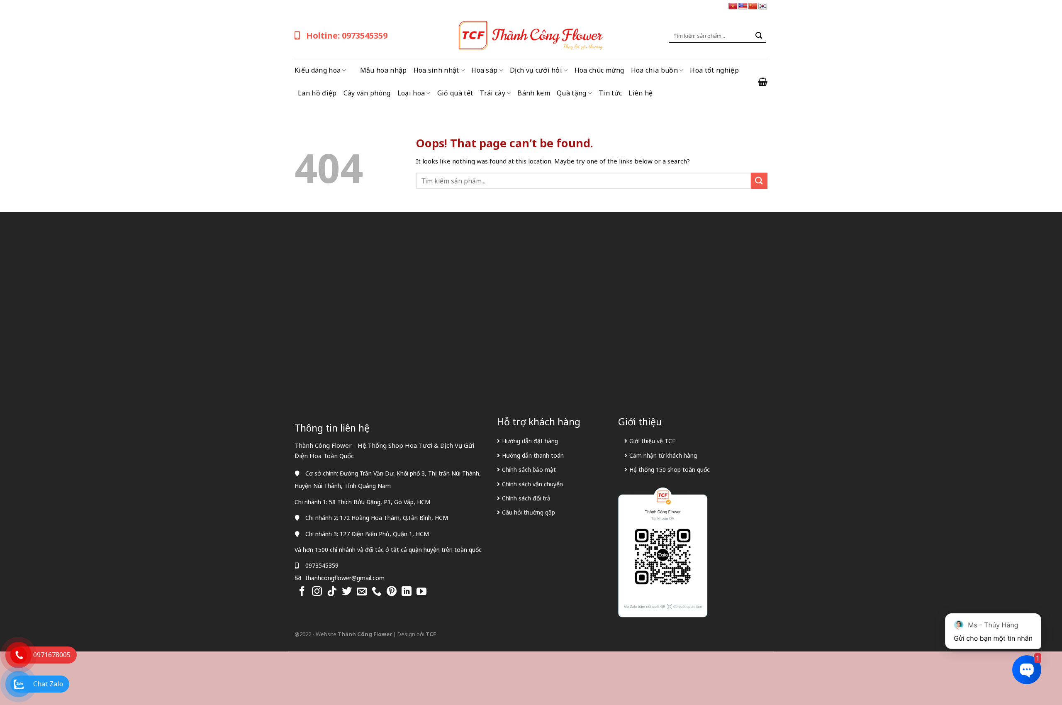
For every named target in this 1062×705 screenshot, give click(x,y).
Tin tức (610, 93)
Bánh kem (533, 93)
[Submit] (759, 36)
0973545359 (322, 565)
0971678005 (52, 654)
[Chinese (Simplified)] (753, 6)
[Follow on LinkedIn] (407, 592)
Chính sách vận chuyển (532, 484)
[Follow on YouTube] (421, 592)
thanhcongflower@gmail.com (345, 578)
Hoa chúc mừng (599, 70)
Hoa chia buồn (654, 70)
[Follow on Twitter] (347, 592)
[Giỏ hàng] (762, 82)
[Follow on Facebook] (302, 592)
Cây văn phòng (367, 93)
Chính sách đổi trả (526, 498)
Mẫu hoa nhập (383, 70)
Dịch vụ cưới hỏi (536, 70)
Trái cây (492, 93)
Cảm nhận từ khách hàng (663, 455)
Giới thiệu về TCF (652, 441)
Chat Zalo (48, 683)
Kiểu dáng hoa (318, 70)
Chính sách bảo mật (529, 469)
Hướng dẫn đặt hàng (530, 441)
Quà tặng (572, 93)
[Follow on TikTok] (332, 592)
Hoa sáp (484, 70)
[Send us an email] (362, 592)
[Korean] (762, 6)
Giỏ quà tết (455, 93)
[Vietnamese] (733, 6)
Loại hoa (411, 93)
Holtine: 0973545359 (346, 35)
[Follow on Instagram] (317, 592)
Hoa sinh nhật (436, 70)
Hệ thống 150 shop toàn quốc (669, 469)
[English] (743, 6)
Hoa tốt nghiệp (714, 70)
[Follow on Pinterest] (392, 592)
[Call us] (377, 592)
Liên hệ (640, 93)
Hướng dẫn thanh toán (533, 455)
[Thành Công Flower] (531, 36)
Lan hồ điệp (317, 93)
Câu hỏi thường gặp (528, 512)
